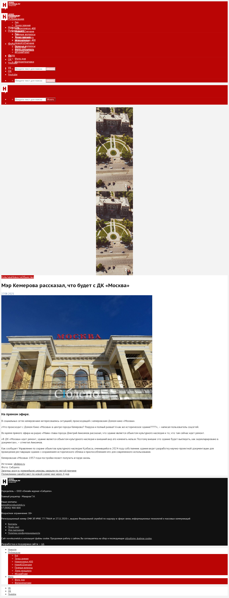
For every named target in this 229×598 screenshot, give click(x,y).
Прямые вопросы (25, 34)
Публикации (16, 30)
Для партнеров (16, 529)
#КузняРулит (22, 52)
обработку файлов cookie (138, 538)
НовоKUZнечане (24, 31)
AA (42, 544)
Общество (28, 277)
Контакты (12, 523)
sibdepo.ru (19, 464)
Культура (6, 277)
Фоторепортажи (24, 61)
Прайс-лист (13, 526)
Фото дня (20, 58)
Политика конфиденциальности (24, 533)
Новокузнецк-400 (25, 28)
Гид (17, 34)
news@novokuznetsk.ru (13, 504)
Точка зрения (23, 25)
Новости (13, 27)
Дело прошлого (24, 49)
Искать (50, 69)
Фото (11, 43)
